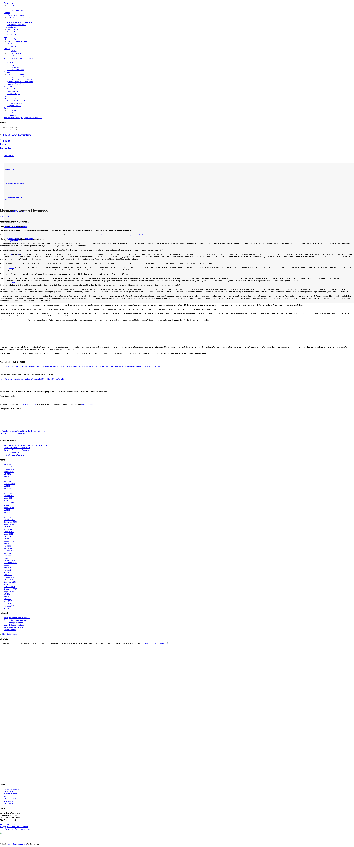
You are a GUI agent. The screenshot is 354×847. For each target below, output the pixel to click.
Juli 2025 (7, 474)
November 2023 (10, 500)
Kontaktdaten (12, 51)
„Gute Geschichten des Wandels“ (14, 433)
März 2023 (8, 517)
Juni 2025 (7, 476)
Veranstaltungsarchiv (15, 32)
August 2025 (9, 471)
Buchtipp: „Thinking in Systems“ (16, 450)
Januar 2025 (8, 481)
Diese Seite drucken (9, 634)
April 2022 (8, 529)
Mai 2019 (7, 599)
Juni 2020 (7, 567)
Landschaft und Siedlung (17, 24)
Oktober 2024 (9, 483)
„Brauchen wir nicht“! (12, 452)
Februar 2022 (9, 531)
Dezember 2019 (10, 582)
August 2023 (9, 507)
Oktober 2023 (9, 503)
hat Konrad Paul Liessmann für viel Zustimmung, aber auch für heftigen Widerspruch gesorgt (128, 235)
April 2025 (8, 479)
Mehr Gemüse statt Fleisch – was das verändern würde (25, 445)
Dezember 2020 (10, 555)
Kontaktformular (14, 53)
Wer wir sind (9, 3)
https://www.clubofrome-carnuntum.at (15, 829)
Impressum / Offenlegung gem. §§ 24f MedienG (23, 58)
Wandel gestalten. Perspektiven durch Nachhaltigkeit (22, 431)
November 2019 (10, 584)
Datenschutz (9, 803)
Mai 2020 (7, 570)
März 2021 (8, 548)
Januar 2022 (8, 534)
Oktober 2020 (9, 560)
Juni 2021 (7, 543)
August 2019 (9, 591)
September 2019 (10, 589)
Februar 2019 (9, 606)
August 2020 (9, 565)
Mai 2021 (7, 546)
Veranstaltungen (10, 27)
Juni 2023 (7, 510)
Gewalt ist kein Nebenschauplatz (17, 448)
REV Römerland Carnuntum (156, 643)
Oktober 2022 (9, 519)
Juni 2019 (7, 596)
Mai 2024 (7, 488)
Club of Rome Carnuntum (16, 844)
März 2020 (8, 575)
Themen (7, 12)
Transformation (10, 630)
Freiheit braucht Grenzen (14, 455)
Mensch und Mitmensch (16, 15)
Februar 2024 (9, 495)
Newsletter (11, 56)
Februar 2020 (9, 577)
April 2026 (8, 467)
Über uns (10, 5)
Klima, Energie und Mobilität (19, 17)
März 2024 (8, 493)
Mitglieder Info (10, 39)
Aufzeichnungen (13, 34)
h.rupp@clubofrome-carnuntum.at (14, 827)
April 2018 (8, 608)
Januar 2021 (8, 553)
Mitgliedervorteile (14, 44)
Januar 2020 (8, 579)
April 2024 (8, 491)
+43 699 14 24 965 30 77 (10, 824)
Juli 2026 (7, 464)
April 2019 (8, 601)
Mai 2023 (7, 512)
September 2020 (10, 563)
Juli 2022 (7, 527)
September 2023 (10, 505)
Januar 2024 (8, 498)
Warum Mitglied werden (17, 41)
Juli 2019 (7, 594)
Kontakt (7, 48)
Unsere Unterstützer (15, 10)
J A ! (5, 36)
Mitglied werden (14, 46)
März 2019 (8, 603)
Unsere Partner (13, 8)
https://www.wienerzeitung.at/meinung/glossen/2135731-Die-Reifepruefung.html (33, 379)
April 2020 (8, 572)
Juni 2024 (7, 486)
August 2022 (9, 524)
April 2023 (8, 515)
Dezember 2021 (10, 536)
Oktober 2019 (9, 587)
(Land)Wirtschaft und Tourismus (20, 22)
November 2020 (10, 558)
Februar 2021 (9, 551)
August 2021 (9, 541)
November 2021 (10, 539)
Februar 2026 (9, 469)
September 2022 (10, 522)
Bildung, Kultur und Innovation (19, 20)
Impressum (8, 801)
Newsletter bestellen (12, 789)
